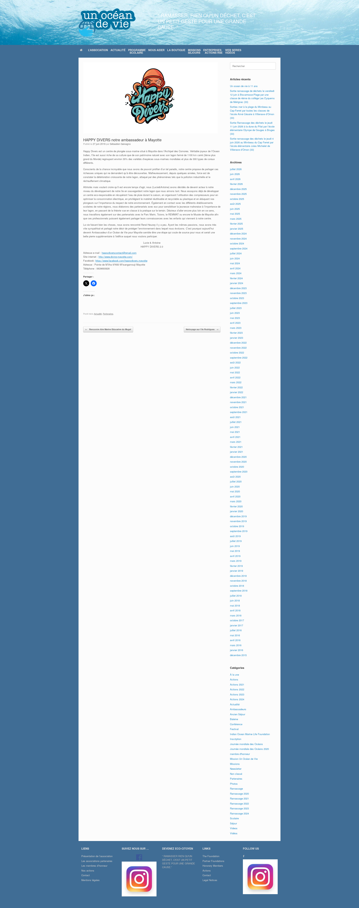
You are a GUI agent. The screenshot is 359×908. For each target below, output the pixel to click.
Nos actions (87, 870)
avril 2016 (235, 640)
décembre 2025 (238, 189)
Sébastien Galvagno (120, 143)
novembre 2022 (238, 347)
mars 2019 (235, 561)
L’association (98, 50)
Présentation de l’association (97, 856)
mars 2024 (235, 273)
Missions (235, 764)
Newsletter (235, 768)
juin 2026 (235, 174)
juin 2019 (235, 546)
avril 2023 (235, 322)
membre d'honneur (240, 754)
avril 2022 (235, 377)
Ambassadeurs (238, 709)
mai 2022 (235, 372)
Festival (234, 729)
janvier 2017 (236, 625)
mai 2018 (235, 605)
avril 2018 (235, 610)
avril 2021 (235, 437)
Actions (234, 679)
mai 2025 (235, 213)
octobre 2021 (237, 407)
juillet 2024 (236, 253)
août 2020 (235, 476)
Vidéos (233, 833)
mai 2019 (235, 551)
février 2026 (236, 184)
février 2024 (236, 278)
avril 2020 (235, 496)
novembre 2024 (238, 238)
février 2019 (236, 566)
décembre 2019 (238, 516)
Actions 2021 (237, 684)
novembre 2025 (238, 194)
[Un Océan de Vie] (107, 22)
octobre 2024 (237, 243)
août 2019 (235, 536)
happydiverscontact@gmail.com (119, 253)
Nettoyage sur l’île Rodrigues (202, 329)
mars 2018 (235, 615)
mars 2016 (235, 645)
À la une (234, 674)
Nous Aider (156, 50)
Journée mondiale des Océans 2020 (249, 749)
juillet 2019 (236, 541)
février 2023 (236, 332)
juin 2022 (235, 367)
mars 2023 (235, 328)
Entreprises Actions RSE (213, 51)
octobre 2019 (237, 526)
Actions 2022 (237, 689)
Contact (85, 875)
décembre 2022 (238, 342)
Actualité (118, 50)
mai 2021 (235, 432)
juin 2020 (235, 486)
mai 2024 (235, 263)
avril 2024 (235, 268)
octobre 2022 (237, 352)
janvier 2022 (236, 392)
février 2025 (236, 223)
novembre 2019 (238, 521)
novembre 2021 (238, 402)
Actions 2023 (237, 694)
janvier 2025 (236, 228)
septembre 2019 (238, 531)
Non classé (236, 774)
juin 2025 (235, 209)
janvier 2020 (236, 511)
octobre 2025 (237, 199)
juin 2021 (235, 427)
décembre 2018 (238, 576)
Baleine (234, 719)
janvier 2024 (236, 283)
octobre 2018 (237, 585)
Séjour (233, 823)
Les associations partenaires (96, 861)
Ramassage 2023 (239, 808)
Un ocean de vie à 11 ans (244, 86)
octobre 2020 (237, 466)
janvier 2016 (236, 650)
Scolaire (234, 818)
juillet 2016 (236, 630)
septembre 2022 (238, 357)
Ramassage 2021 (239, 798)
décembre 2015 (238, 655)
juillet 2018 (236, 595)
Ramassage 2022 (239, 803)
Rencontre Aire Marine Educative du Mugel (108, 329)
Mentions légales (90, 880)
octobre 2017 (237, 620)
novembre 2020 (238, 461)
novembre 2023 (238, 293)
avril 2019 (235, 556)
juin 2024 (235, 258)
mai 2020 (235, 491)
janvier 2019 (236, 570)
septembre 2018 (238, 590)
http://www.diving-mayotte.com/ (116, 256)
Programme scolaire (137, 51)
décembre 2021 (238, 397)
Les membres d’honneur (94, 865)
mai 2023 (235, 318)
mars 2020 (235, 501)
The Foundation (210, 856)
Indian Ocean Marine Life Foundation (250, 734)
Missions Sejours (194, 51)
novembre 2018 (238, 580)
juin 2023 (235, 313)
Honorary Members (212, 865)
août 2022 (235, 362)
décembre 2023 (238, 288)
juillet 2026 (236, 169)
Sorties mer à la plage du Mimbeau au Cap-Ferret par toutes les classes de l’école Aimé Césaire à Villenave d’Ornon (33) (252, 112)
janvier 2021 (236, 451)
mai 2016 (235, 635)
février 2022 (236, 387)
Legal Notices (209, 880)
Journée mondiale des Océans (246, 744)
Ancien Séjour (237, 714)
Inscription (235, 739)
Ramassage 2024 (239, 813)
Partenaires (108, 313)
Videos (233, 828)
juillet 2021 (236, 422)
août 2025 (235, 203)
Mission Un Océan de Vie (244, 759)
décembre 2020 (238, 456)
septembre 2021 (238, 412)
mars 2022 (235, 382)
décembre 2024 (238, 233)
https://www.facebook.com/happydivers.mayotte (121, 260)
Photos (234, 783)
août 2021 (235, 417)
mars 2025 (235, 218)
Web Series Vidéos (233, 51)
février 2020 (236, 506)
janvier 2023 (236, 337)
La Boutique (176, 50)
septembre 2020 (238, 471)
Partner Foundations (213, 861)
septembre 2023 (238, 303)
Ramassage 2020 (239, 793)
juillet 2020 (236, 481)
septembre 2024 (238, 248)
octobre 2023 (237, 298)
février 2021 (236, 447)
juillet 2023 (236, 308)
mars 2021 (235, 442)
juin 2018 (235, 600)
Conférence (236, 724)
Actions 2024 (237, 699)
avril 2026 (235, 179)
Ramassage (236, 788)
